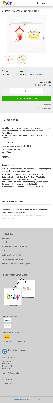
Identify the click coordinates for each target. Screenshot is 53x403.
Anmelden (11, 218)
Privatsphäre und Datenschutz (13, 259)
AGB (3, 251)
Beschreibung (11, 119)
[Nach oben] (46, 399)
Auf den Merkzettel (44, 104)
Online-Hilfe (6, 384)
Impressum (6, 238)
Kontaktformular (8, 379)
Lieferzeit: (6, 74)
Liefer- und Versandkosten (12, 255)
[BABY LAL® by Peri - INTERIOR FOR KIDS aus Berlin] (6, 3)
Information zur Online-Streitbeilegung (16, 264)
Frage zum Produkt (44, 109)
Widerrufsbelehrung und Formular (14, 246)
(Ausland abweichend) (36, 74)
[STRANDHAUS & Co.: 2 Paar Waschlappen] (26, 34)
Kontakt (5, 242)
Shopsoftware (18, 400)
